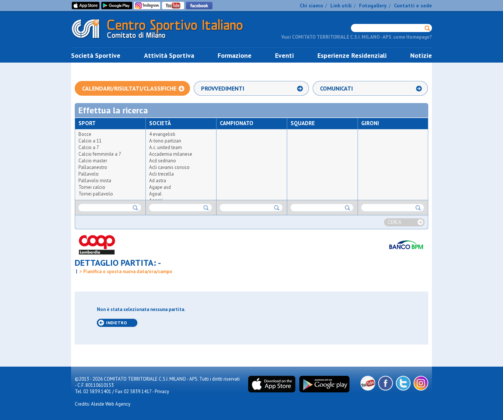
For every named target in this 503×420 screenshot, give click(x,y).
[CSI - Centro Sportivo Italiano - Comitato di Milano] (163, 40)
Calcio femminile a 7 (99, 154)
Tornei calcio (91, 187)
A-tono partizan (165, 141)
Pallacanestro (92, 167)
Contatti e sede (413, 5)
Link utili (341, 5)
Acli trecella (161, 174)
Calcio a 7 (88, 147)
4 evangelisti (162, 134)
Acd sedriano (162, 161)
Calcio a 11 (90, 141)
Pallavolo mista (94, 180)
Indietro (116, 322)
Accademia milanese (170, 154)
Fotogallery (373, 5)
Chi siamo (311, 5)
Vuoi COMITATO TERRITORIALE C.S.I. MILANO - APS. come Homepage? (356, 37)
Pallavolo (88, 174)
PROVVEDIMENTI (222, 88)
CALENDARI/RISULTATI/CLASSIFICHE (129, 88)
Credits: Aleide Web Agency (102, 404)
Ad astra (157, 180)
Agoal (155, 194)
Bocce (84, 134)
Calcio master (92, 161)
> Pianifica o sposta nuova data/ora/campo (125, 271)
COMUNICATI (336, 88)
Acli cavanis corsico (169, 167)
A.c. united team (165, 147)
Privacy (162, 391)
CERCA (394, 222)
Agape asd (160, 187)
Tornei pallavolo (95, 194)
